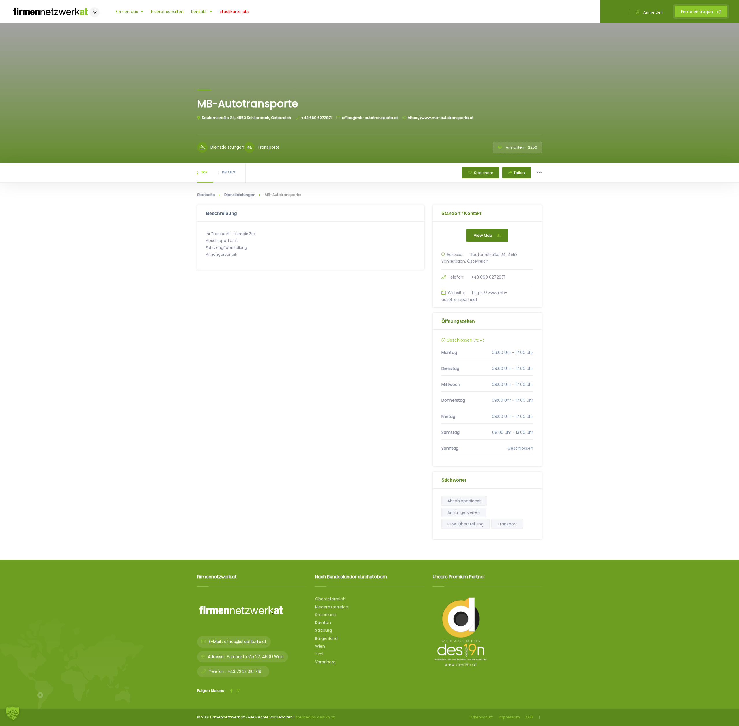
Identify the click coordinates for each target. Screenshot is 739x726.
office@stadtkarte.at (245, 641)
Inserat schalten (167, 11)
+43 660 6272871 (316, 118)
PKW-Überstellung (465, 524)
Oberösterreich (330, 599)
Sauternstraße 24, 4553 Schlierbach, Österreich (246, 118)
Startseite (206, 194)
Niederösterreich (331, 607)
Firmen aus (127, 11)
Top (204, 172)
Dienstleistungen (239, 194)
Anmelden (653, 12)
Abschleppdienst (464, 501)
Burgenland (326, 638)
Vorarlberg (325, 662)
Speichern (483, 172)
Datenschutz (481, 717)
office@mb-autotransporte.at (370, 118)
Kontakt (199, 11)
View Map (483, 235)
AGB (529, 717)
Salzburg (323, 630)
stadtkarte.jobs (235, 11)
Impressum (509, 717)
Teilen (519, 172)
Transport (507, 524)
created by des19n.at (315, 717)
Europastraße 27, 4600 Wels (255, 657)
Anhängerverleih (463, 512)
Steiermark (326, 615)
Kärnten (323, 622)
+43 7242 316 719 (244, 671)
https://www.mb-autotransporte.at (440, 118)
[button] (12, 713)
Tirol (319, 654)
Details (228, 172)
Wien (320, 646)
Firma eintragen (697, 11)
